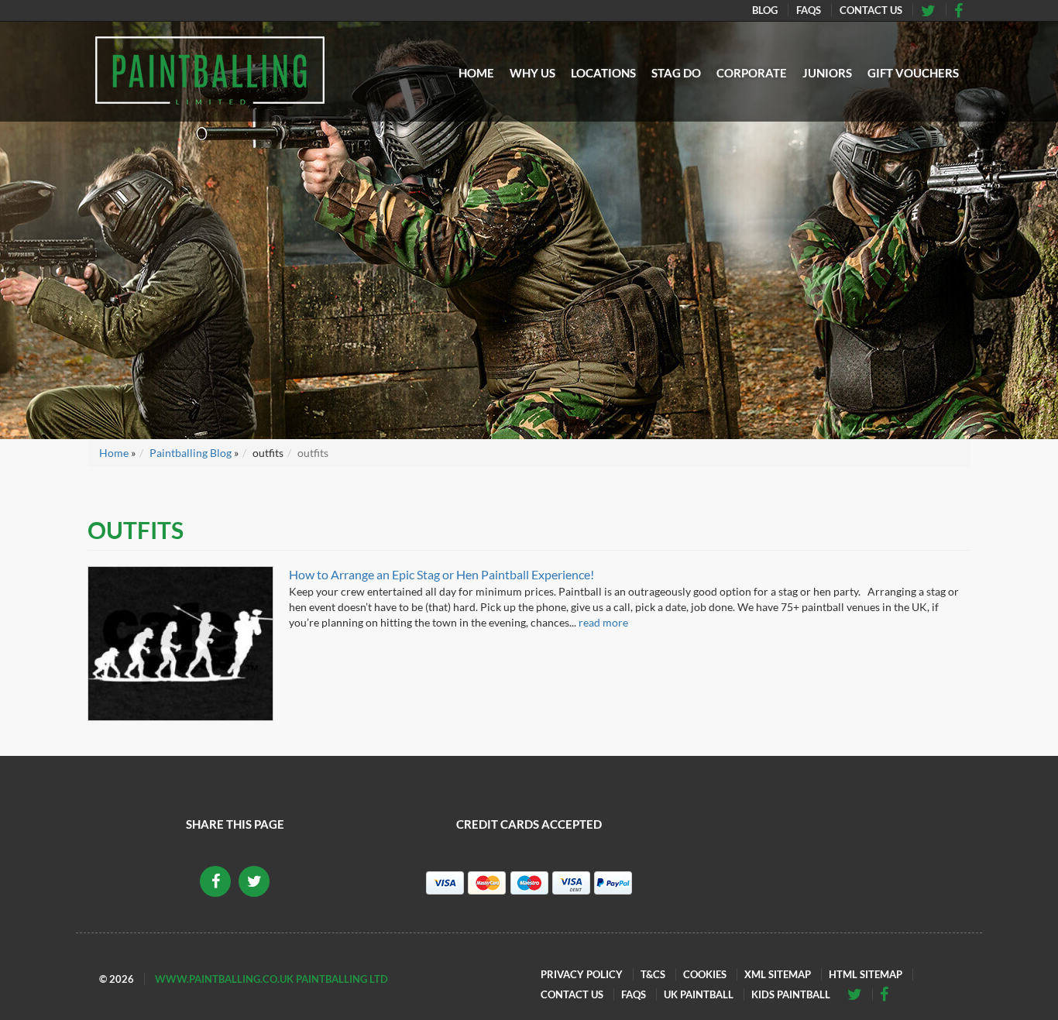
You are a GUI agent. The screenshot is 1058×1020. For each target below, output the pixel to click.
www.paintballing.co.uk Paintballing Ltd (271, 979)
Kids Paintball (790, 994)
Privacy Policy (582, 974)
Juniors (827, 73)
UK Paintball (698, 994)
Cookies (705, 974)
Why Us (532, 73)
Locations (603, 73)
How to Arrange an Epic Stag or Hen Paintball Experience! (441, 574)
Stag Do (676, 73)
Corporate (751, 73)
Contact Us (871, 10)
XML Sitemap (777, 974)
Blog (765, 10)
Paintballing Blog (190, 452)
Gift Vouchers (913, 73)
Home (476, 73)
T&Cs (653, 974)
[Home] (210, 70)
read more (603, 622)
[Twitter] (963, 10)
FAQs (808, 10)
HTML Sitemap (865, 974)
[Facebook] (933, 10)
